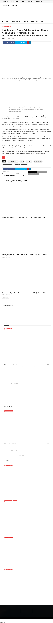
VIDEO (42, 21)
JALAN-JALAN (34, 21)
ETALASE (26, 21)
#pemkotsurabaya (38, 161)
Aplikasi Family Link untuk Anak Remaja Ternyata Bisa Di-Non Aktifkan (28, 449)
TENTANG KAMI (21, 620)
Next (7, 297)
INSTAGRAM (48, 620)
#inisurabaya (29, 161)
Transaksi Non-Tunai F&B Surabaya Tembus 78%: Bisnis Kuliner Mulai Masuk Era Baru (23, 217)
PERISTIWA (23, 25)
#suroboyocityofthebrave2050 (21, 164)
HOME (7, 21)
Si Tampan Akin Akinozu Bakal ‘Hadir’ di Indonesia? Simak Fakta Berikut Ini (24, 533)
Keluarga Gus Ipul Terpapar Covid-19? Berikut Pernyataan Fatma (34, 453)
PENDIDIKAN (15, 25)
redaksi (4, 38)
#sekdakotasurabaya (7, 164)
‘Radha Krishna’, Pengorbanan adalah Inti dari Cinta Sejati (22, 442)
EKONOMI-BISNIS (16, 21)
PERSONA (31, 25)
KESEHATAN (6, 25)
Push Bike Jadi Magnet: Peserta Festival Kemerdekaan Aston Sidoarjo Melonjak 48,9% (24, 293)
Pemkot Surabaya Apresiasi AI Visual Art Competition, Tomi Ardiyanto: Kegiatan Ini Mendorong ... (13, 175)
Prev (4, 297)
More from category (33, 173)
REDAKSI (26, 620)
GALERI (6, 500)
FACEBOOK (37, 620)
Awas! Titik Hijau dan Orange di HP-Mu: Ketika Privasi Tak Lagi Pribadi (28, 382)
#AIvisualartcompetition (13, 161)
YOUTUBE (32, 620)
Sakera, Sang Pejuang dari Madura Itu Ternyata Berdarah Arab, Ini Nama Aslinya (26, 497)
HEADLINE (6, 328)
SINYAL (11, 328)
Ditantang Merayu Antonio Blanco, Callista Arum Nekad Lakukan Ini (22, 565)
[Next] (15, 387)
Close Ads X (3, 622)
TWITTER (43, 620)
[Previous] (12, 387)
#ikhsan (22, 161)
